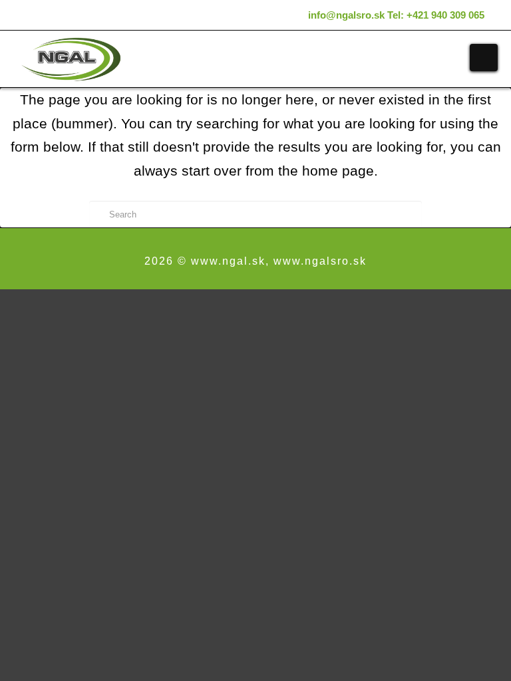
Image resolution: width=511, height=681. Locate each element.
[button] (484, 57)
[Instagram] (295, 15)
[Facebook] (277, 15)
